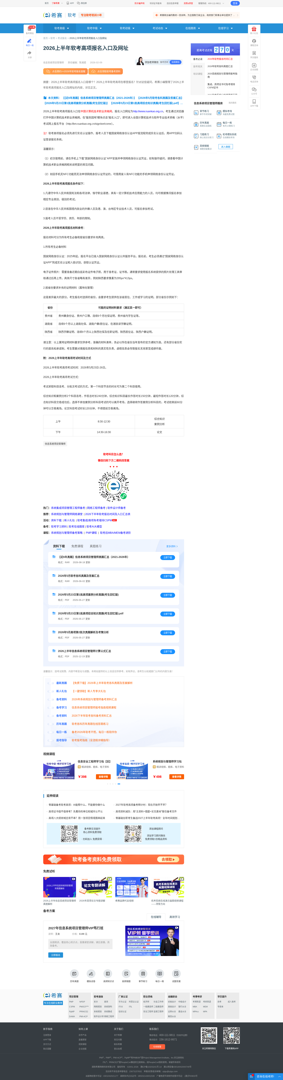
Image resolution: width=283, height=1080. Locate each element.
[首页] (53, 15)
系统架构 (108, 1007)
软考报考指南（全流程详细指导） (91, 740)
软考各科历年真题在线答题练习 (90, 724)
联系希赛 (118, 1044)
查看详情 (103, 776)
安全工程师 (148, 1011)
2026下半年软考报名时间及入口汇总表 (107, 514)
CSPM (72, 1007)
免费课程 (77, 546)
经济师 (146, 1002)
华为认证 (122, 1002)
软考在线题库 (77, 526)
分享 (30, 57)
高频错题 (126, 981)
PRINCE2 (83, 1011)
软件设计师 (99, 1016)
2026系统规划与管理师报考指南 (222, 75)
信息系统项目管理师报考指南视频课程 (94, 707)
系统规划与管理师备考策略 (67, 532)
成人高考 (232, 1002)
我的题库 (232, 103)
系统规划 (98, 1011)
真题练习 (96, 546)
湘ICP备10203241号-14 (151, 1067)
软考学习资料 (59, 526)
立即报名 (55, 955)
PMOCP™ (84, 1007)
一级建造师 (148, 1007)
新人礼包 (69, 520)
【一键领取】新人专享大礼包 (89, 691)
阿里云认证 (134, 1002)
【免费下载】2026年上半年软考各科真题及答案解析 (102, 683)
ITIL (130, 1007)
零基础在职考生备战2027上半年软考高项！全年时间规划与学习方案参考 (155, 818)
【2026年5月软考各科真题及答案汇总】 (160, 98)
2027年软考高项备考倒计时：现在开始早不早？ (142, 804)
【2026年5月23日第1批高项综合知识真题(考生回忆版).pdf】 (145, 103)
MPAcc (196, 1011)
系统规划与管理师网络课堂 (67, 514)
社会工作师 (158, 1002)
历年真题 (74, 981)
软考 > (54, 38)
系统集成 (108, 1011)
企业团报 (254, 70)
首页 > (46, 38)
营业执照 (118, 1049)
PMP (71, 1002)
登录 (235, 3)
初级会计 (172, 1002)
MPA (205, 1011)
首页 (47, 3)
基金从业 (182, 1011)
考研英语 (207, 1002)
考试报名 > (63, 38)
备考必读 (197, 59)
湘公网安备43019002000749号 (177, 1067)
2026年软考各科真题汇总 (220, 66)
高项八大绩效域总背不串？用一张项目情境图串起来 (77, 818)
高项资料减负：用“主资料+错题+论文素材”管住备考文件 (146, 811)
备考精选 (30, 30)
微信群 (83, 3)
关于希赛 (118, 1035)
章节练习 (143, 981)
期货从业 (172, 1016)
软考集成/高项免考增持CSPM (94, 520)
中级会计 (182, 1002)
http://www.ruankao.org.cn (148, 111)
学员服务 (254, 57)
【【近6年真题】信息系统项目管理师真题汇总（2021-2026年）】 (99, 98)
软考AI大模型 (94, 526)
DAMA (72, 1016)
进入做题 (225, 146)
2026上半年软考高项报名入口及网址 (88, 38)
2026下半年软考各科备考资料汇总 (92, 715)
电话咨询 (254, 82)
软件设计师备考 (116, 508)
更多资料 (171, 546)
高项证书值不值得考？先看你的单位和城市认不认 (76, 811)
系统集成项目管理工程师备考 (68, 508)
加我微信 (175, 62)
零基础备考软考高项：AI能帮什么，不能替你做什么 (77, 804)
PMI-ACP (83, 1016)
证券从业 (172, 1011)
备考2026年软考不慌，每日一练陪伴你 (94, 732)
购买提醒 (47, 1049)
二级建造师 (158, 1007)
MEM (205, 1007)
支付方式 (47, 1044)
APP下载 (254, 106)
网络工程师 (109, 1016)
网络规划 (98, 1007)
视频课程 (82, 1044)
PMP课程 (91, 532)
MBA (195, 1007)
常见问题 (118, 1040)
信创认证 (122, 1011)
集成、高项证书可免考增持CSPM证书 (221, 86)
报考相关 (197, 66)
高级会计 (172, 1007)
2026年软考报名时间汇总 (220, 59)
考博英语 (197, 1002)
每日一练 (159, 981)
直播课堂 (82, 1040)
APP (72, 3)
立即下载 (167, 557)
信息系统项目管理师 (55, 443)
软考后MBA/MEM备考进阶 (115, 532)
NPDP (82, 1002)
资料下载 (56, 520)
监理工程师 (158, 1011)
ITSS (121, 1007)
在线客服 (157, 1047)
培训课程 (197, 73)
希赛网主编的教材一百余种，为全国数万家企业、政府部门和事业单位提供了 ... (197, 15)
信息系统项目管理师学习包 (95, 761)
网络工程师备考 (96, 508)
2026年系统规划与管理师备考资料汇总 (94, 699)
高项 (106, 1002)
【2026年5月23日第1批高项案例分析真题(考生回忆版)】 (76, 103)
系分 (96, 1002)
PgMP (72, 1011)
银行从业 (182, 1007)
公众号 (254, 94)
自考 (219, 1002)
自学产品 (82, 1035)
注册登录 (47, 1035)
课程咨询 (254, 45)
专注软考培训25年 (91, 15)
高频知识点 (108, 981)
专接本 (220, 1007)
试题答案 (176, 981)
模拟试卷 (91, 981)
